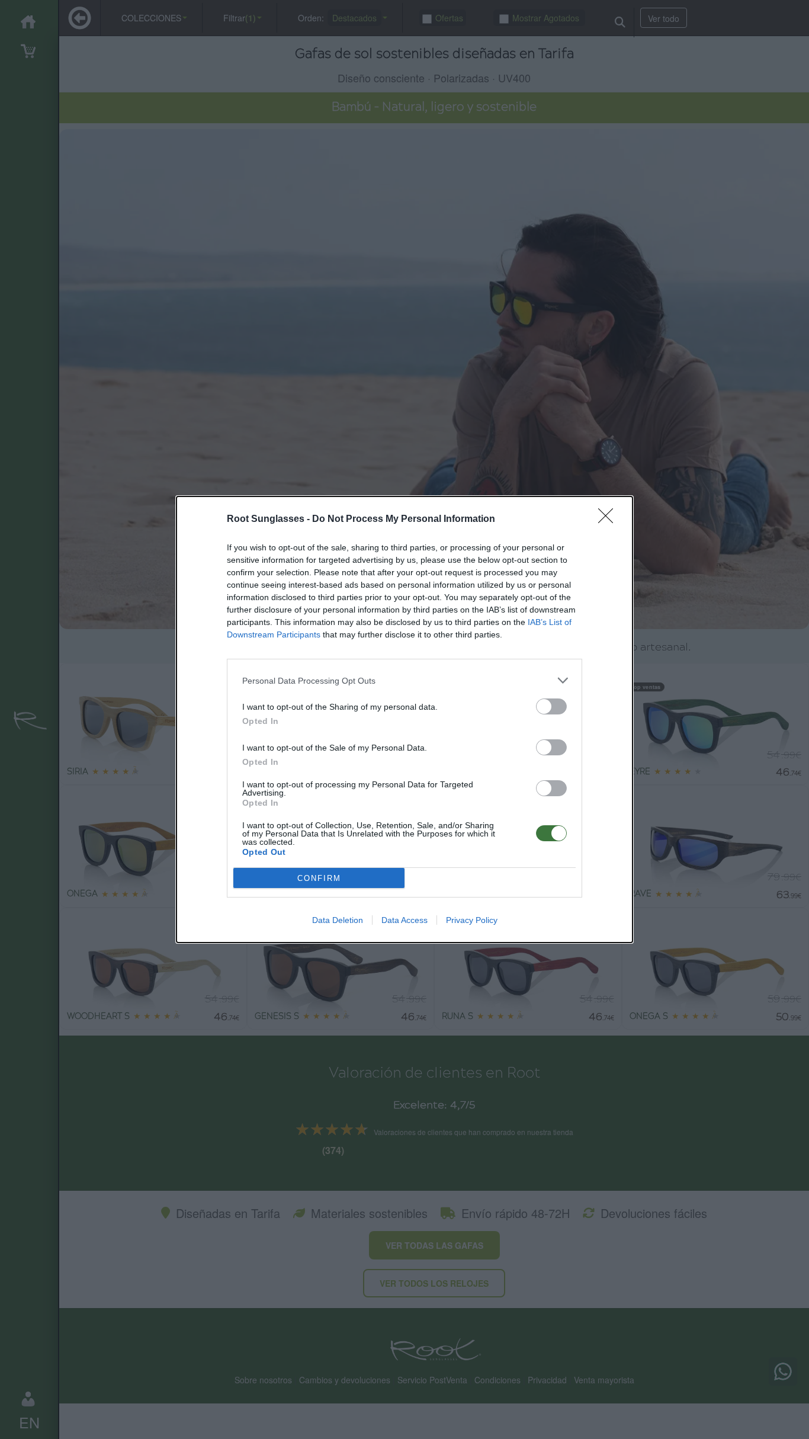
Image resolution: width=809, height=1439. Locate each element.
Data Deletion (337, 920)
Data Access (404, 920)
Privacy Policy (471, 920)
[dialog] (404, 719)
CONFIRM (319, 878)
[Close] (609, 519)
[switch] (551, 706)
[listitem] (404, 680)
